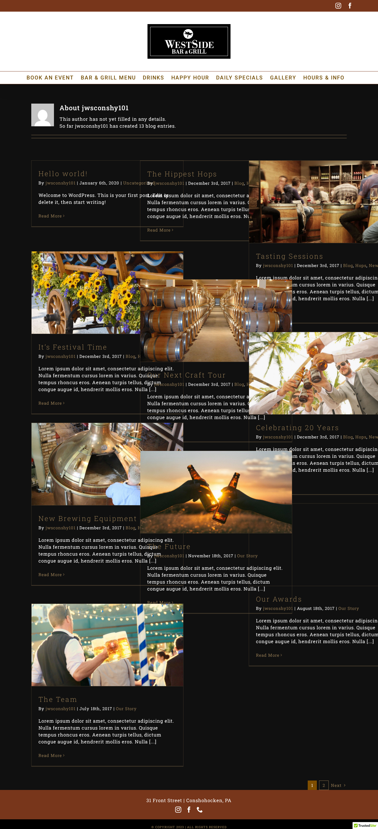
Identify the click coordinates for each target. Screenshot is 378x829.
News (338, 214)
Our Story (216, 505)
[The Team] (107, 645)
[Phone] (200, 810)
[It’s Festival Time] (107, 292)
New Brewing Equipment (97, 455)
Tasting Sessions (315, 192)
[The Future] (216, 492)
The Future (206, 483)
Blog (239, 183)
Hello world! (63, 173)
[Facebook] (189, 810)
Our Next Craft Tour (206, 311)
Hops (323, 214)
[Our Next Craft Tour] (216, 320)
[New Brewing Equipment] (107, 464)
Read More (50, 216)
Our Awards (315, 535)
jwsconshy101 (61, 183)
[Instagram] (178, 810)
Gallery (334, 192)
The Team (97, 635)
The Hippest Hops (182, 173)
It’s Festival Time (97, 283)
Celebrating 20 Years (315, 364)
